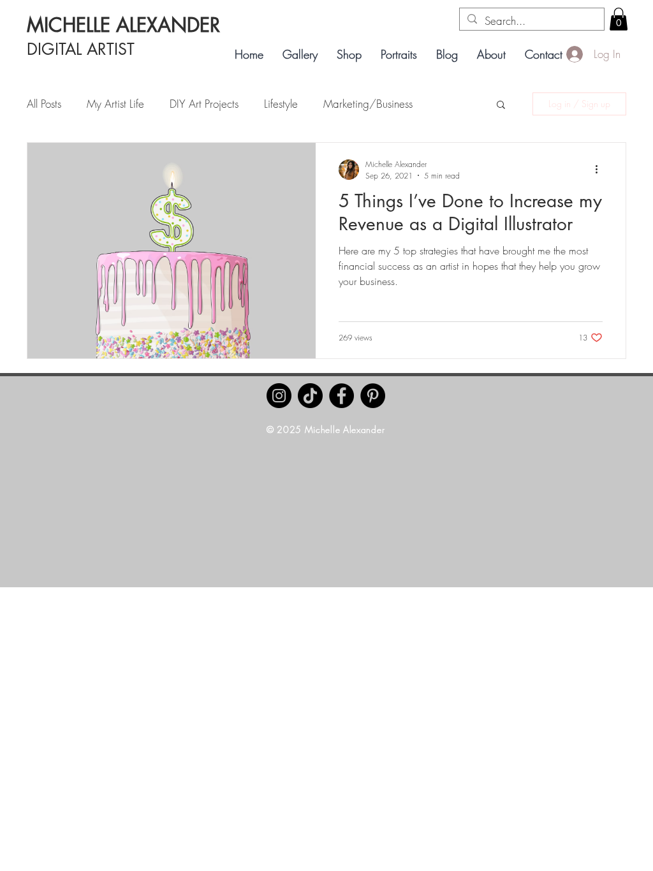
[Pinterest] (372, 395)
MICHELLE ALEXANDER (123, 25)
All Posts (44, 103)
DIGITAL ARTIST (81, 49)
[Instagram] (279, 395)
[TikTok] (310, 395)
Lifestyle (281, 103)
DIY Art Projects (204, 103)
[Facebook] (341, 395)
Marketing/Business (368, 103)
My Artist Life (115, 103)
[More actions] (600, 169)
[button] (618, 19)
